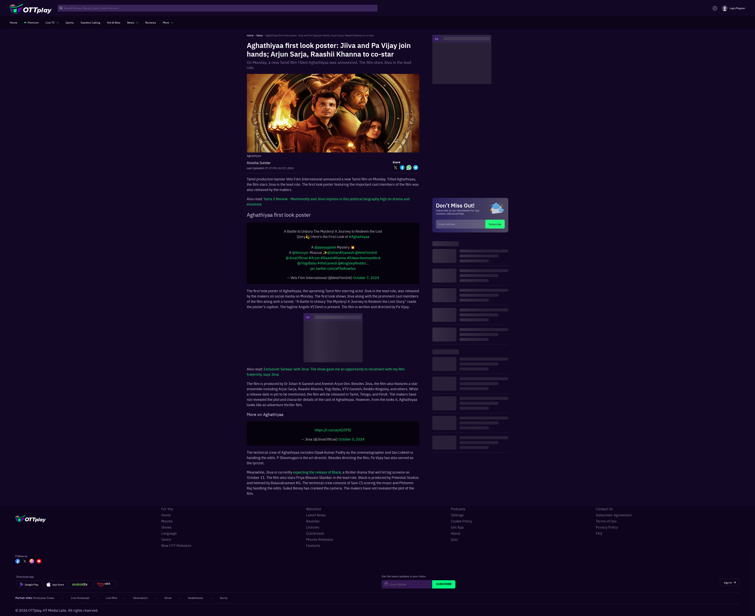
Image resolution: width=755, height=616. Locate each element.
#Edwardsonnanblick (363, 259)
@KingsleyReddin (352, 265)
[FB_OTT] (17, 565)
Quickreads (315, 537)
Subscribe (495, 224)
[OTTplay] (31, 8)
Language (169, 537)
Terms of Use (606, 524)
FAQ (599, 537)
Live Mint (111, 602)
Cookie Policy (461, 524)
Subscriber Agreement (614, 518)
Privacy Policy (607, 531)
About (455, 537)
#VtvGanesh (327, 265)
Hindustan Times (43, 602)
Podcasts (458, 512)
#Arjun (314, 259)
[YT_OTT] (39, 565)
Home (166, 518)
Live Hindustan (80, 602)
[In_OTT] (31, 565)
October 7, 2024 (366, 279)
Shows (166, 531)
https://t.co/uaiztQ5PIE (333, 433)
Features (313, 549)
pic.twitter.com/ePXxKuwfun (333, 270)
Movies (167, 524)
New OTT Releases (176, 549)
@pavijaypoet (325, 249)
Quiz (454, 543)
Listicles (312, 531)
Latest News (316, 518)
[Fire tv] (105, 588)
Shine (167, 602)
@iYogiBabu (307, 265)
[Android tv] (81, 588)
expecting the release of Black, (318, 476)
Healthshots (195, 602)
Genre (166, 543)
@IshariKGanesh (340, 254)
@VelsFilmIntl (366, 254)
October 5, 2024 (351, 443)
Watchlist (313, 512)
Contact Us (604, 512)
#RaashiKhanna (333, 259)
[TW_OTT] (24, 565)
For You (167, 512)
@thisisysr (300, 254)
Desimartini (140, 602)
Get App (457, 531)
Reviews (313, 524)
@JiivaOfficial (297, 259)
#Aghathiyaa (359, 238)
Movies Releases (319, 543)
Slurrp (223, 602)
